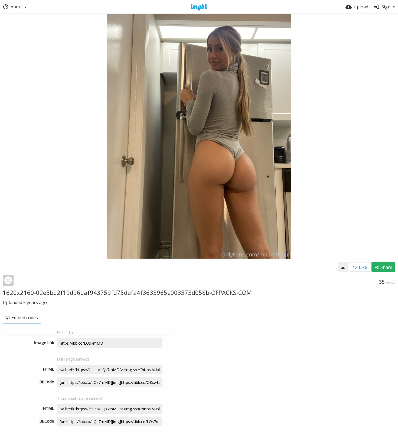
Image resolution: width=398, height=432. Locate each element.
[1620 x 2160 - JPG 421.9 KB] (343, 267)
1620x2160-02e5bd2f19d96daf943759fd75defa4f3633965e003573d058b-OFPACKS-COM (127, 292)
